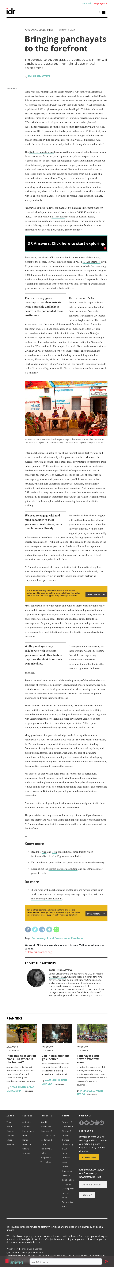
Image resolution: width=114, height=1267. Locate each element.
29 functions (58, 216)
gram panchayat (66, 91)
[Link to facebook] (81, 1122)
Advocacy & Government (39, 29)
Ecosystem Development (68, 1186)
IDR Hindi (86, 3)
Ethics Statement (11, 1142)
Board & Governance (46, 1124)
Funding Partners (10, 1133)
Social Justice (67, 1202)
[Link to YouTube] (101, 1122)
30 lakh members (91, 261)
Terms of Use (26, 1249)
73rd (44, 851)
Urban (64, 1162)
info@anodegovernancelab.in (46, 898)
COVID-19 (66, 1175)
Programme (46, 1157)
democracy (38, 938)
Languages (100, 3)
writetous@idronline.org (38, 952)
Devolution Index (81, 324)
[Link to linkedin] (91, 1122)
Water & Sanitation (26, 1151)
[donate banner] (66, 601)
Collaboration (68, 1180)
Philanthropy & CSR (67, 1146)
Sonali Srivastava (39, 76)
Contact (38, 1249)
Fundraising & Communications (48, 1133)
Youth (64, 1206)
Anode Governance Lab (40, 567)
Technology (46, 1162)
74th (54, 851)
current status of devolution (63, 868)
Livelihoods (27, 1144)
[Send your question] (106, 1261)
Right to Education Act (41, 152)
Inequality (66, 1193)
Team (9, 1122)
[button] (16, 1261)
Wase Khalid (52, 1080)
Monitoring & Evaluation (46, 1151)
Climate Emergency (67, 1168)
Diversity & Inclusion (66, 1133)
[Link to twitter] (86, 1122)
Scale (64, 1197)
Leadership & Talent (46, 1142)
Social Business (66, 1155)
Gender (65, 1140)
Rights (25, 1140)
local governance (58, 938)
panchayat (78, 938)
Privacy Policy (12, 1249)
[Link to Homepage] (11, 13)
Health (25, 1135)
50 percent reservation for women (42, 266)
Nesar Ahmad (17, 1087)
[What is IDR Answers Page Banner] (66, 250)
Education (26, 1126)
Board (9, 1126)
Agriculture (27, 1122)
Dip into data (38, 862)
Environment (28, 1131)
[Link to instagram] (96, 1122)
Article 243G (76, 212)
